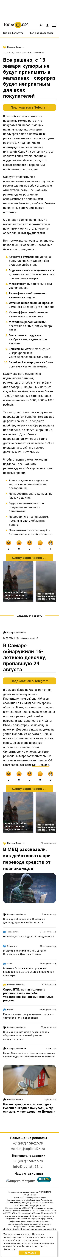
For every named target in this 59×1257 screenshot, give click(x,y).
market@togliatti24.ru (28, 1149)
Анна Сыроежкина (35, 53)
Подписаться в (29, 107)
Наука (10, 1010)
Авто (9, 964)
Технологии (12, 932)
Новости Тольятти (16, 47)
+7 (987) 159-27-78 (28, 1143)
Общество (12, 946)
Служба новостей (29, 638)
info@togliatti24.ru (28, 1166)
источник (9, 212)
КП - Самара (40, 764)
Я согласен (29, 1252)
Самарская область (16, 632)
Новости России (15, 1099)
